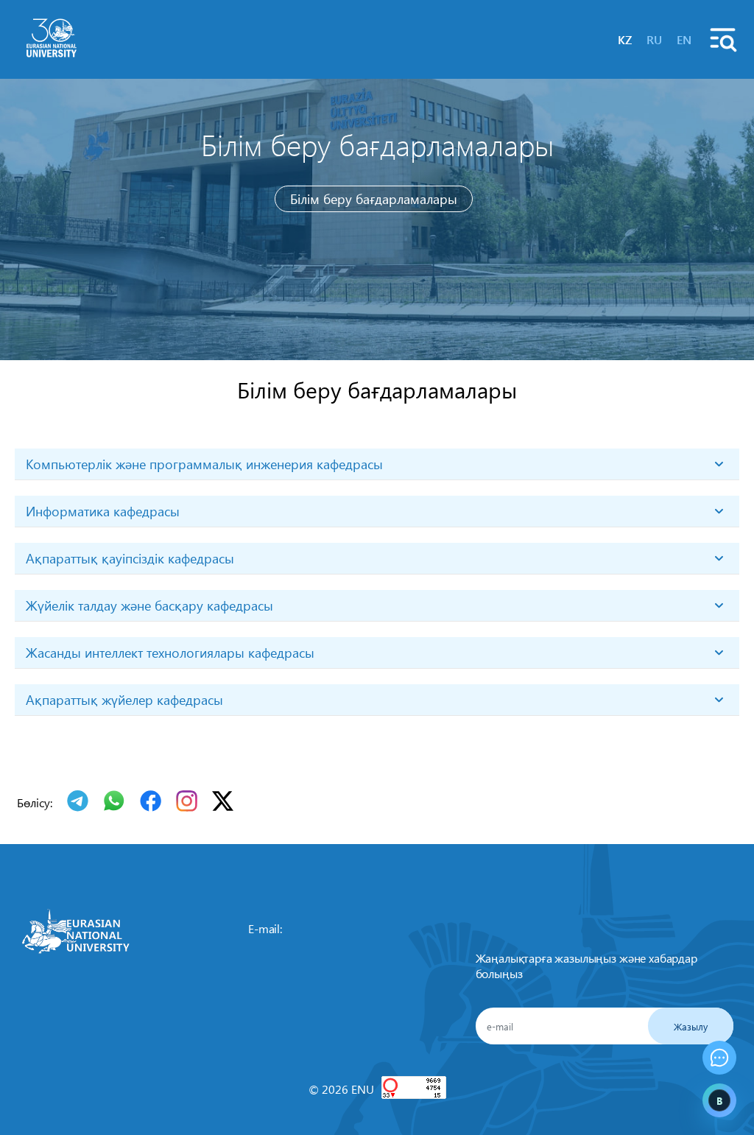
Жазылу (691, 1026)
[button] (719, 1058)
